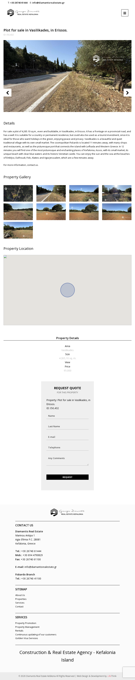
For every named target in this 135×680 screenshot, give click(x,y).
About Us (20, 595)
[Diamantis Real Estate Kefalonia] (23, 11)
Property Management (27, 626)
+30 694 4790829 (33, 555)
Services (19, 602)
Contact (19, 606)
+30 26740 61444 (18, 2)
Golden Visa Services (26, 638)
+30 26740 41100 (31, 578)
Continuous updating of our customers (35, 634)
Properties (21, 599)
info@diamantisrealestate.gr (48, 2)
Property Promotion (25, 623)
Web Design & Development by (96, 676)
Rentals (19, 630)
